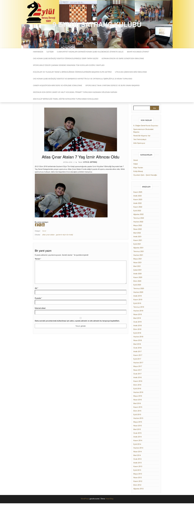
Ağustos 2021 (138, 247)
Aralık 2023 (137, 195)
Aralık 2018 (137, 325)
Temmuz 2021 (138, 251)
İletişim (50, 51)
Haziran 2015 (138, 418)
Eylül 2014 (137, 444)
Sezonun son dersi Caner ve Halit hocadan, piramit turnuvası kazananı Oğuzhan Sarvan (75, 92)
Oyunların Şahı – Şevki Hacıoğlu (145, 175)
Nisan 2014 (137, 451)
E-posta (38, 298)
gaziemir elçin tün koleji (64, 234)
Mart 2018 (137, 344)
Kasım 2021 (137, 240)
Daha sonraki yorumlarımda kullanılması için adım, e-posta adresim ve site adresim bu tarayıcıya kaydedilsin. (77, 321)
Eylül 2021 (137, 244)
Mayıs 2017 (137, 366)
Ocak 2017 (137, 373)
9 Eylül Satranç (90, 162)
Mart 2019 (137, 318)
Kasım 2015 (137, 407)
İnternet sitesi (40, 308)
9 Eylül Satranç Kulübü (97, 24)
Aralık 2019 (137, 296)
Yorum (38, 258)
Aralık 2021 (137, 236)
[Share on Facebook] (36, 225)
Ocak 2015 (137, 433)
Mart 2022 (137, 233)
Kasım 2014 (137, 440)
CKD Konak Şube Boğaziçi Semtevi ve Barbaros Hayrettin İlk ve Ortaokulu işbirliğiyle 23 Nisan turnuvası (82, 78)
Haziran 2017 (138, 362)
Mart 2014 (137, 455)
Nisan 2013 (137, 477)
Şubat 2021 (137, 270)
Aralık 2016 (137, 377)
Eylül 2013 (137, 470)
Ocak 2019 (137, 322)
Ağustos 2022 (138, 214)
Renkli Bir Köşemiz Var (141, 135)
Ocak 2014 (137, 459)
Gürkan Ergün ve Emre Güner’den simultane (123, 58)
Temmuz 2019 (138, 307)
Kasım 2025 (137, 192)
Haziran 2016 (138, 392)
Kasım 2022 (137, 207)
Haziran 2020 (138, 292)
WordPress (85, 498)
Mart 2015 (137, 429)
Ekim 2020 (137, 281)
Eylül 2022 (137, 210)
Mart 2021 (137, 266)
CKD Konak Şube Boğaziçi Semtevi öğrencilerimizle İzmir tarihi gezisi (65, 58)
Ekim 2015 (137, 410)
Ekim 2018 (137, 329)
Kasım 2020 (137, 277)
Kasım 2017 (137, 355)
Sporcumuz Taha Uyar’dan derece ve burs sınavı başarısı (112, 85)
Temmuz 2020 (138, 288)
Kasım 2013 (137, 466)
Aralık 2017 (137, 351)
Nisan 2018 (137, 340)
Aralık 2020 (137, 273)
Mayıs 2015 (137, 422)
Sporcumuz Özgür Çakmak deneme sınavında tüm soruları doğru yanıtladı (68, 65)
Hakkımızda (38, 51)
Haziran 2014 (138, 448)
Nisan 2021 (137, 262)
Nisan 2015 (137, 425)
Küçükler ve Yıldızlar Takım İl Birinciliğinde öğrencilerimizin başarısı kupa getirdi (72, 72)
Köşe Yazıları (138, 167)
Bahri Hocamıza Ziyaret (138, 51)
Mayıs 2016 (137, 396)
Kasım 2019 (137, 299)
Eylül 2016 (137, 388)
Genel (44, 231)
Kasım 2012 (137, 481)
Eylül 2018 (137, 333)
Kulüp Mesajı (138, 171)
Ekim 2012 (137, 485)
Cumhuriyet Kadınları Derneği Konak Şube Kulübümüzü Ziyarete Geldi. (90, 51)
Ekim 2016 (137, 385)
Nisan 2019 (137, 314)
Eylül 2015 (137, 414)
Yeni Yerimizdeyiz (139, 139)
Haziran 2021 (138, 255)
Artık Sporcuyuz (139, 143)
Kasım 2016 (137, 381)
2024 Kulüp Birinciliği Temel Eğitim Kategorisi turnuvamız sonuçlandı (65, 99)
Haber (135, 164)
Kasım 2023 (137, 199)
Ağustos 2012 (138, 488)
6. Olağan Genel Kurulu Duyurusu (145, 125)
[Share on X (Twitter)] (40, 225)
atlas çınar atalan (48, 234)
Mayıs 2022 (137, 225)
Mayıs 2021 (137, 258)
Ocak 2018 (137, 347)
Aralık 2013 (137, 462)
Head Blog (109, 498)
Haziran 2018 (138, 336)
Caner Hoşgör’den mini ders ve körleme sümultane (57, 85)
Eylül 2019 (137, 303)
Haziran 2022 (138, 221)
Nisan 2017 (137, 370)
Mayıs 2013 (137, 474)
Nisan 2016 (137, 399)
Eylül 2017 (137, 359)
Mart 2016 (137, 403)
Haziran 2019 (138, 310)
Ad (36, 288)
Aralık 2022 (137, 203)
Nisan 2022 (137, 229)
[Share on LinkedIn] (43, 225)
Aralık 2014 (137, 436)
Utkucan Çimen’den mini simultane (131, 72)
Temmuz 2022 (138, 218)
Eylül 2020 (137, 284)
